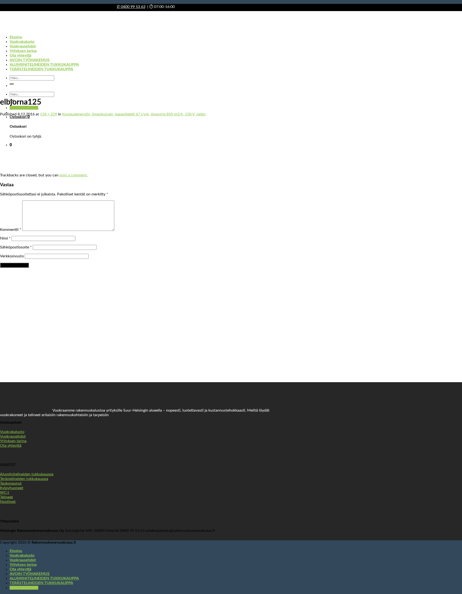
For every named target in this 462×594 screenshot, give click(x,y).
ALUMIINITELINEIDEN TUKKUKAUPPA (44, 578)
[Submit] (11, 84)
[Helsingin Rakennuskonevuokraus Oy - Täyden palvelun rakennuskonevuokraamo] (31, 56)
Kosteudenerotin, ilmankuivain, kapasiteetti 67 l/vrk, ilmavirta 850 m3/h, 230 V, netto (133, 114)
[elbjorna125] (15, 171)
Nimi (5, 238)
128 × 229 (48, 114)
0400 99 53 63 (131, 7)
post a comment (73, 175)
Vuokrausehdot (23, 560)
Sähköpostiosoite (16, 247)
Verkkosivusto (12, 256)
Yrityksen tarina (23, 565)
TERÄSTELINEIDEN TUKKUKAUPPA (41, 583)
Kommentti (10, 230)
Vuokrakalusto (22, 555)
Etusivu (16, 551)
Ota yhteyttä (20, 569)
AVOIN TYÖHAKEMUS (30, 574)
